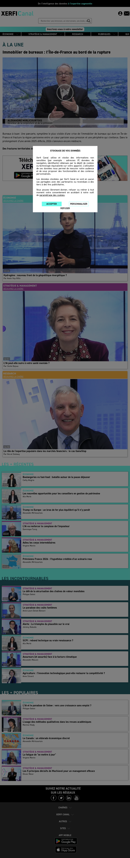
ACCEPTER (51, 204)
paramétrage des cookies (52, 195)
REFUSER (65, 208)
